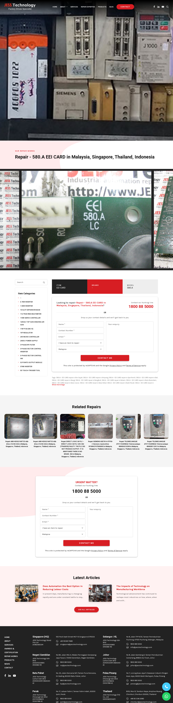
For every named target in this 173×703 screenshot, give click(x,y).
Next (168, 219)
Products (102, 7)
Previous (4, 219)
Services (74, 7)
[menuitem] (54, 6)
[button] (154, 6)
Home (55, 7)
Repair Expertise (88, 7)
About (62, 7)
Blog (111, 7)
